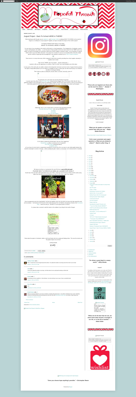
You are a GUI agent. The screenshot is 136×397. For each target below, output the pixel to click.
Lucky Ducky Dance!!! (94, 198)
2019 (90, 161)
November (92, 177)
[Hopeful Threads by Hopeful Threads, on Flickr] (99, 302)
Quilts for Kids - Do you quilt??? (96, 193)
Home (24, 29)
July (91, 230)
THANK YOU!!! (93, 213)
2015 (90, 166)
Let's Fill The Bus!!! (94, 200)
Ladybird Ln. (46, 39)
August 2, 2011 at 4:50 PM (33, 280)
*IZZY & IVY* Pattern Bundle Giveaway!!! (98, 217)
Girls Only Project (46, 81)
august (29, 252)
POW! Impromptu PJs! (94, 209)
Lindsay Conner (31, 260)
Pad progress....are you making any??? (98, 211)
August (91, 183)
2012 (90, 172)
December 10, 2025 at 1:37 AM (34, 297)
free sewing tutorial (92, 256)
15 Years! (92, 215)
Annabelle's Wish (53, 145)
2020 (90, 159)
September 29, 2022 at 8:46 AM (34, 287)
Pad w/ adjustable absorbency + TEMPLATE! (99, 220)
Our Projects (37, 29)
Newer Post (26, 302)
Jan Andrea (53, 112)
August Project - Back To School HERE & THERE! (100, 228)
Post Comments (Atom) (35, 304)
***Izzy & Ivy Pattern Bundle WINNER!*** (98, 206)
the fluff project (91, 249)
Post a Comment (29, 299)
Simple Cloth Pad (93, 202)
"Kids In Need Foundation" (72, 54)
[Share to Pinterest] (44, 251)
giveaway (36, 252)
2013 (90, 170)
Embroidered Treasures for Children (97, 191)
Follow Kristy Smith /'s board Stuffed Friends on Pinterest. (99, 135)
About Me (51, 29)
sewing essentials (92, 253)
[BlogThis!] (40, 251)
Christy (29, 276)
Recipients (44, 29)
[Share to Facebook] (43, 251)
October (91, 179)
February (92, 239)
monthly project (41, 252)
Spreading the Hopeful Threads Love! (98, 204)
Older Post (80, 302)
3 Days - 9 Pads (93, 189)
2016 (90, 164)
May (91, 234)
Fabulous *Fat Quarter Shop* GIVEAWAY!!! (99, 226)
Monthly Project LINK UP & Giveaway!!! (98, 195)
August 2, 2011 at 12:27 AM (33, 272)
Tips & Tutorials (64, 29)
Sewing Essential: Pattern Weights (97, 196)
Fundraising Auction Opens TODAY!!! (97, 222)
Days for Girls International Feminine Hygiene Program (53, 139)
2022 (90, 155)
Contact (57, 29)
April (91, 235)
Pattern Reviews (84, 29)
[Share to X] (41, 251)
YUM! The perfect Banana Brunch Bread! (98, 207)
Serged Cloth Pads (94, 224)
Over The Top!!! (93, 187)
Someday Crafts (54, 39)
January (92, 241)
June (91, 232)
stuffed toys (90, 251)
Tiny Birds (53, 110)
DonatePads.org (44, 143)
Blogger (70, 386)
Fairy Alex (29, 284)
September (92, 181)
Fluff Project (30, 29)
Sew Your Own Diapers (53, 113)
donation (32, 252)
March (91, 237)
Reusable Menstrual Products (46, 109)
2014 (90, 168)
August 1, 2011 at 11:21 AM (33, 264)
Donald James (30, 292)
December (92, 175)
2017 (90, 163)
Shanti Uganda (53, 199)
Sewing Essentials (74, 29)
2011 (90, 174)
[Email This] (38, 251)
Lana (28, 268)
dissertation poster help (61, 295)
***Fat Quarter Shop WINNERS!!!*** (97, 218)
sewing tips (90, 254)
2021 (90, 157)
